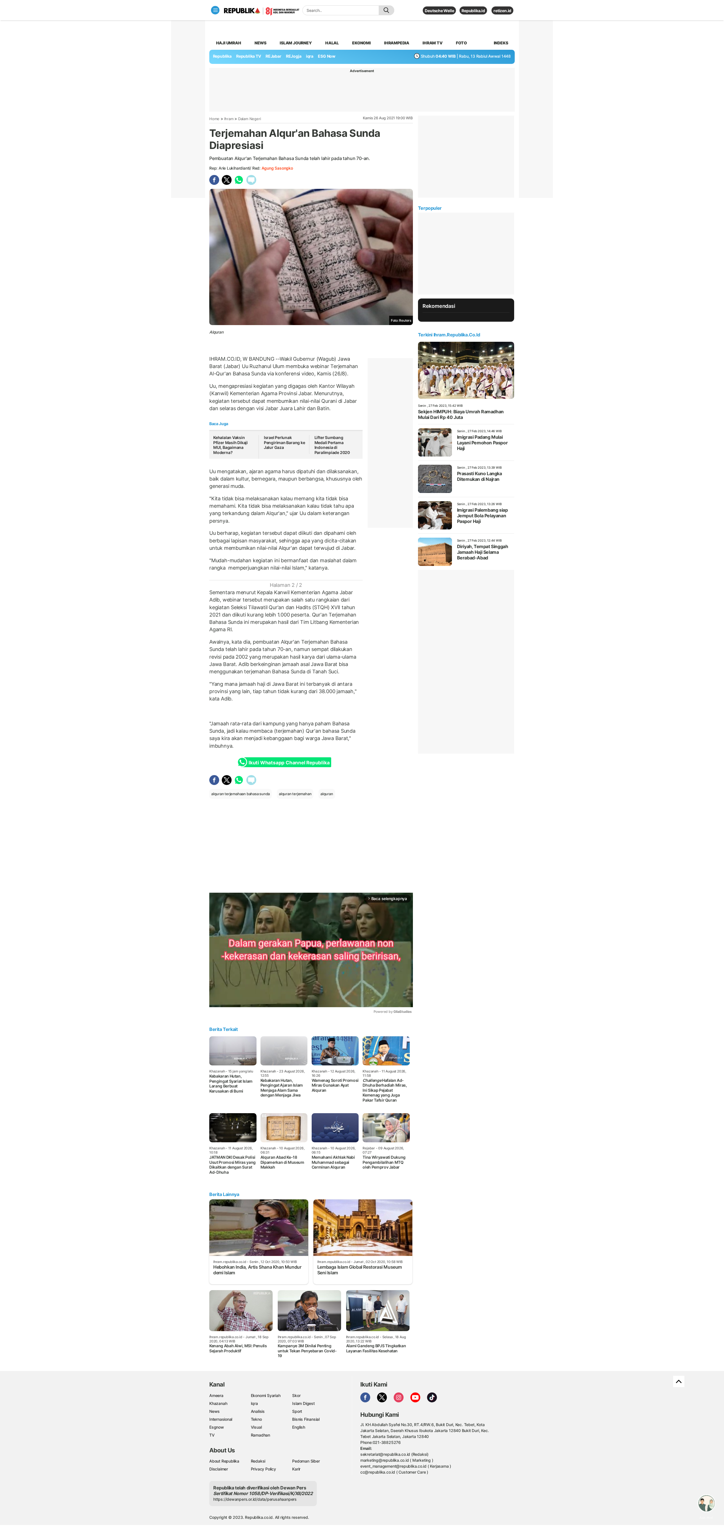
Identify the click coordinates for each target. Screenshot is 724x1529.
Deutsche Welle (439, 10)
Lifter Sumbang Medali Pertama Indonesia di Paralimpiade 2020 (332, 445)
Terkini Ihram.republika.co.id (449, 335)
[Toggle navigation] (215, 10)
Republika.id (473, 10)
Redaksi (258, 1461)
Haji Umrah (228, 42)
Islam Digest (303, 1403)
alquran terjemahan (295, 793)
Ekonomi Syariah (266, 1395)
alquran (326, 793)
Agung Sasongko (277, 168)
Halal (332, 42)
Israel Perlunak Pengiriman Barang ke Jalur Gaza (284, 442)
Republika (222, 56)
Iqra (254, 1403)
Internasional (220, 1419)
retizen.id (502, 10)
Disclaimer (218, 1469)
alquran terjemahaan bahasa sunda (240, 793)
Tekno (256, 1419)
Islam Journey (296, 42)
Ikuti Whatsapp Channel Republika (289, 762)
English (298, 1427)
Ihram (229, 118)
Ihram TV (432, 42)
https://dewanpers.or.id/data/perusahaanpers (255, 1499)
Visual (256, 1427)
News (260, 42)
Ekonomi (361, 42)
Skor (296, 1395)
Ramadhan (260, 1435)
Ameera (216, 1395)
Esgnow (216, 1427)
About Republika (224, 1461)
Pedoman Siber (306, 1461)
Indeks (501, 42)
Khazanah (218, 1403)
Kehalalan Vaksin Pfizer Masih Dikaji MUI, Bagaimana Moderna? (230, 445)
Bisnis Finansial (306, 1419)
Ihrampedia (396, 42)
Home (214, 118)
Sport (297, 1411)
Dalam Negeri (249, 118)
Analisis (258, 1411)
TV (212, 1435)
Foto (461, 42)
